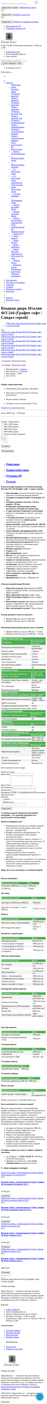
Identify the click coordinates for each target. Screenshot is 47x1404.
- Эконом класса (15, 261)
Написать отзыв (19, 361)
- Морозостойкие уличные (17, 165)
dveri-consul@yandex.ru (16, 54)
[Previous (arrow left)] (2, 1277)
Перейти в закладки (21, 15)
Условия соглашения (31, 1387)
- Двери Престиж (15, 250)
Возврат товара (12, 1337)
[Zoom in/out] (10, 1275)
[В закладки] (4, 442)
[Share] (5, 1275)
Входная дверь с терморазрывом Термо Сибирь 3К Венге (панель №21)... (22, 1259)
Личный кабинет (13, 1330)
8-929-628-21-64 (13, 52)
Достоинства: (7, 787)
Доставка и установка (15, 282)
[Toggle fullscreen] (7, 1275)
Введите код (8, 802)
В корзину (6, 446)
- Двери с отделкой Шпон (15, 214)
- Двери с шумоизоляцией (18, 153)
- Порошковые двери (16, 200)
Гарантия (10, 285)
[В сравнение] (7, 442)
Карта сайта (11, 1347)
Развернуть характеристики (13, 408)
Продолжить (6, 15)
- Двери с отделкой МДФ (15, 207)
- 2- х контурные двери (15, 178)
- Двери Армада (15, 237)
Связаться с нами (8, 1389)
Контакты (10, 291)
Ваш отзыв (5, 785)
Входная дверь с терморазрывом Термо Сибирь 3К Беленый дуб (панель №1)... (22, 1183)
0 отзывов (6, 361)
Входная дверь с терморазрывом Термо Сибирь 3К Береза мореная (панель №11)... (22, 1208)
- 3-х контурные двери (15, 171)
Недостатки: (6, 790)
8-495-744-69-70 (13, 1310)
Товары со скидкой (14, 1349)
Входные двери (12, 300)
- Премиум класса (16, 266)
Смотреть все (16, 183)
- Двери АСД (17, 234)
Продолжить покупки (10, 8)
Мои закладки (12, 1335)
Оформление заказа (27, 7)
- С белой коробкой (15, 195)
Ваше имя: (5, 774)
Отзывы (9, 287)
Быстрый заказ (7, 451)
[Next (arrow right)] (5, 1277)
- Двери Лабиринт (15, 246)
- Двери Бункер (15, 241)
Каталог (9, 83)
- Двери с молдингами (16, 219)
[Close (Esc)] (2, 1275)
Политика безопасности (11, 1387)
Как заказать (11, 280)
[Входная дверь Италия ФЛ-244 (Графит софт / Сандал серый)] (26, 326)
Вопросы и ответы (14, 289)
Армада (23, 369)
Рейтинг (4, 797)
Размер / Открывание (10, 422)
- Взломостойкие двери (17, 158)
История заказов (13, 1333)
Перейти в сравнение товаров (25, 22)
